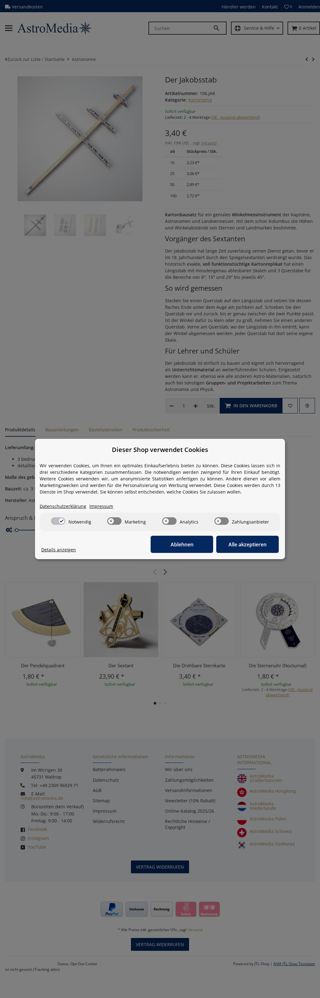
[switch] (58, 521)
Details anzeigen (58, 550)
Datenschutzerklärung (63, 506)
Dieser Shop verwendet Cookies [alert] (160, 449)
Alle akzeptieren (247, 544)
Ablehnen (182, 544)
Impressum (101, 506)
